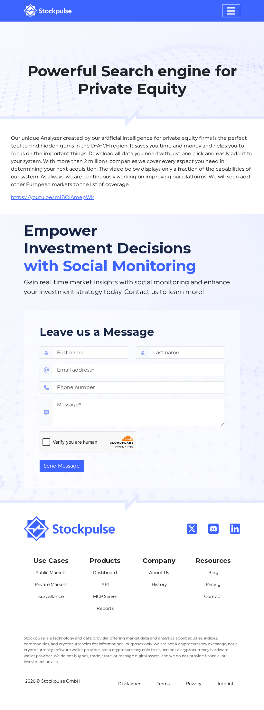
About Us (159, 573)
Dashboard (105, 573)
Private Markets (51, 584)
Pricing (213, 584)
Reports (105, 608)
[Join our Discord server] (213, 528)
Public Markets (50, 573)
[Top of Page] (69, 528)
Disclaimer (129, 684)
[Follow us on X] (192, 528)
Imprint (226, 684)
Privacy (193, 684)
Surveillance (51, 596)
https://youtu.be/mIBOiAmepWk (52, 197)
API (105, 584)
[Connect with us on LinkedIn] (235, 528)
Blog (213, 573)
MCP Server (105, 596)
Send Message (62, 466)
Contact (213, 596)
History (159, 584)
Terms (163, 684)
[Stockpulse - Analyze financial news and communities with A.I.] (48, 11)
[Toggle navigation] (231, 11)
